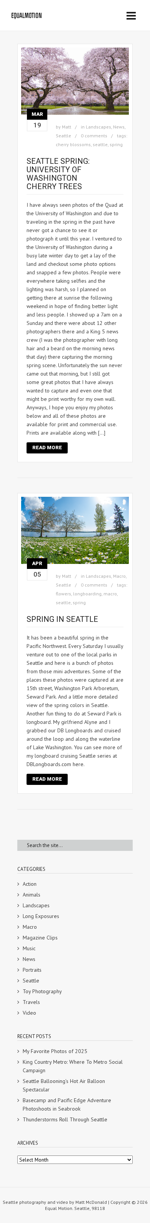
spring (116, 144)
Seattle (63, 135)
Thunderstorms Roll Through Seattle (65, 1119)
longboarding (87, 594)
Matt (66, 127)
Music (29, 948)
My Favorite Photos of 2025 (55, 1051)
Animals (31, 894)
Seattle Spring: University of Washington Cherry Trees (58, 174)
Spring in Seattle (62, 619)
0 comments (94, 135)
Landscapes (98, 127)
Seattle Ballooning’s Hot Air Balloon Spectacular (64, 1085)
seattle (100, 144)
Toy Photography (42, 991)
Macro (119, 576)
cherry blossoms (73, 144)
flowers (63, 594)
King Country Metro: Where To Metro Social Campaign (73, 1066)
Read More (47, 447)
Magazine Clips (40, 937)
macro (110, 594)
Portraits (32, 969)
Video (29, 1012)
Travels (31, 1002)
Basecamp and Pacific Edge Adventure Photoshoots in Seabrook (67, 1104)
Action (30, 883)
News (119, 127)
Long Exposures (41, 916)
